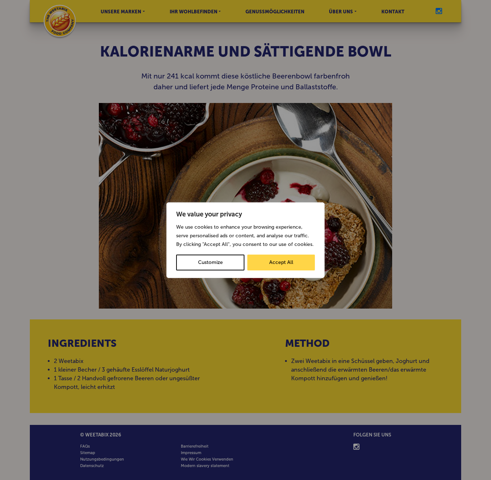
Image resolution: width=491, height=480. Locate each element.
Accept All (281, 262)
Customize (210, 262)
